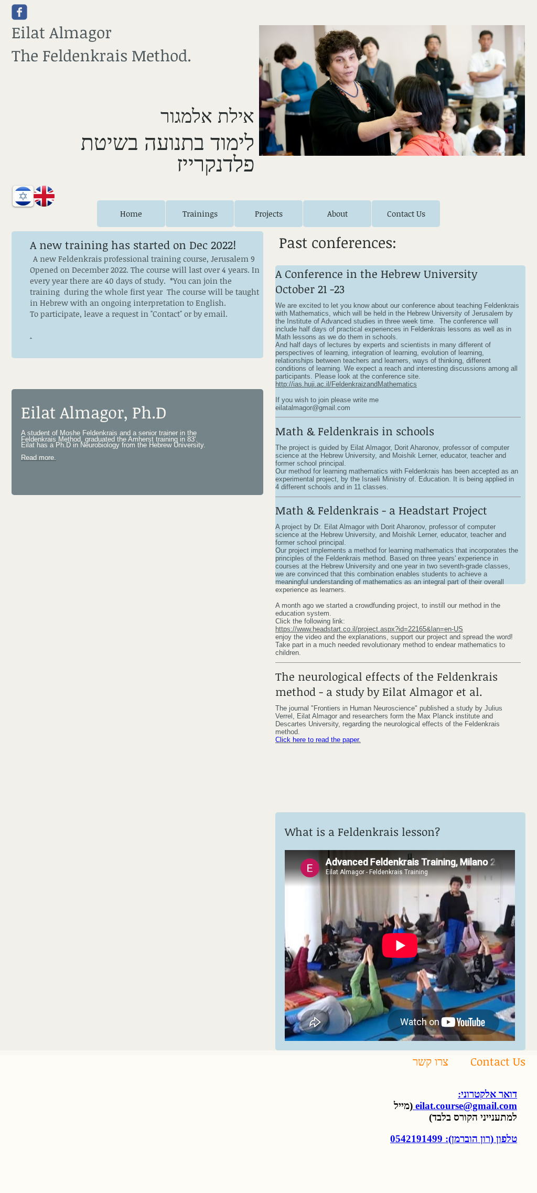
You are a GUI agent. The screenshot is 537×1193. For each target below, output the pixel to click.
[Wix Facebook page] (19, 12)
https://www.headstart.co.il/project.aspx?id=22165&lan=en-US (369, 629)
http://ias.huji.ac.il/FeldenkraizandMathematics (346, 384)
